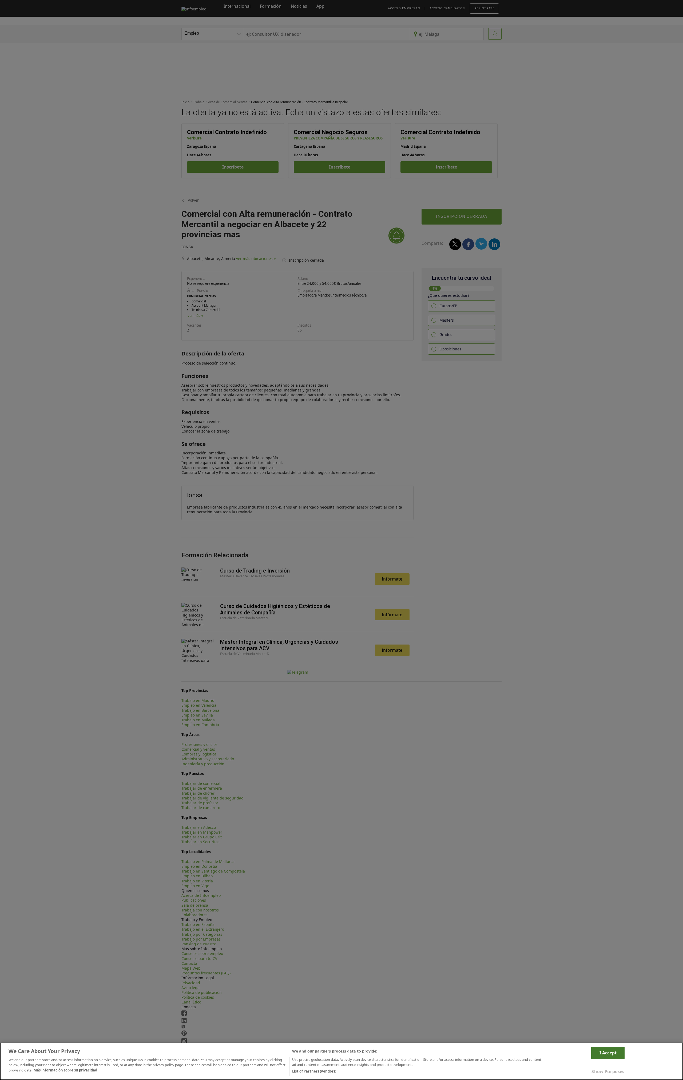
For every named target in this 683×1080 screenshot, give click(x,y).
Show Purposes (607, 1071)
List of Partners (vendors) (314, 1071)
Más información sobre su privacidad (65, 1070)
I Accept (608, 1053)
